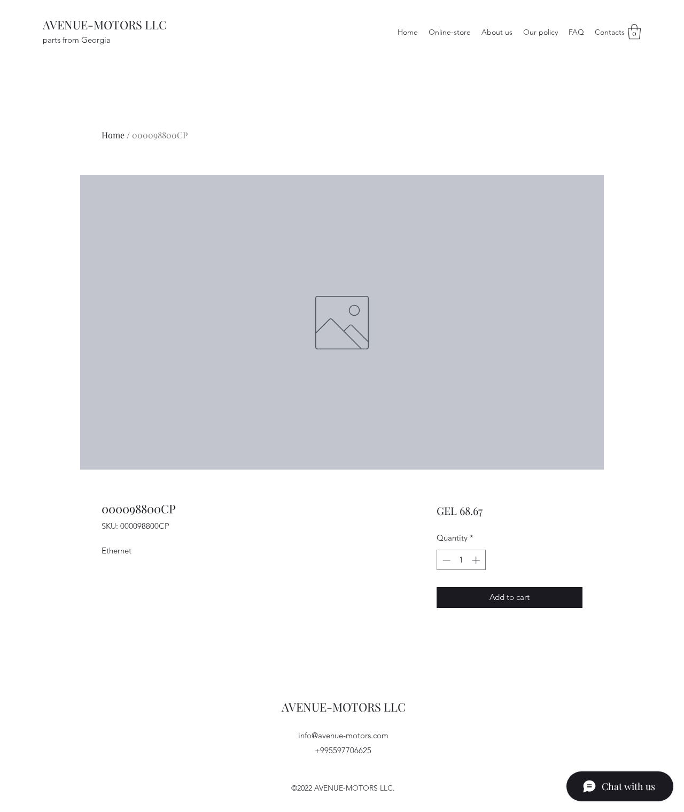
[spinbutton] (461, 560)
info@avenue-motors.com (343, 735)
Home (113, 134)
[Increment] (477, 560)
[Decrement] (445, 560)
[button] (634, 32)
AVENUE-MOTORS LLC (105, 25)
